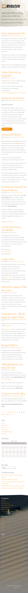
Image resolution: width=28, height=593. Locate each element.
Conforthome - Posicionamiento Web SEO (6, 544)
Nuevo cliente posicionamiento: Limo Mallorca (11, 559)
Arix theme (11, 587)
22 (7, 414)
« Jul (2, 460)
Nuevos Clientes (5, 509)
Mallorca (3, 427)
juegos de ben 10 (7, 329)
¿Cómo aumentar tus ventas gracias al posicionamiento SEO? (9, 576)
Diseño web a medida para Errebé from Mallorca (7, 546)
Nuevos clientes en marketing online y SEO (13, 561)
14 (12, 412)
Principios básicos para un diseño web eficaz (8, 569)
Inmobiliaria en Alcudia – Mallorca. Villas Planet (12, 488)
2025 (2, 519)
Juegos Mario (7, 259)
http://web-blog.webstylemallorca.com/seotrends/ (13, 92)
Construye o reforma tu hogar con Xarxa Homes (18, 544)
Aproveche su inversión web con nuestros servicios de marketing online (17, 540)
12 (8, 412)
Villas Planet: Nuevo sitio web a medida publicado (11, 573)
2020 (2, 529)
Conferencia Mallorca (6, 251)
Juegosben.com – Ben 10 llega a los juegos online (13, 315)
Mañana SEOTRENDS (11, 134)
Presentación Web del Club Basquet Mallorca (13, 188)
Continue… (6, 129)
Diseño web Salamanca (6, 379)
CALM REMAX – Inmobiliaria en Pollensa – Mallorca (13, 486)
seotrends (10, 80)
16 (17, 412)
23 (10, 414)
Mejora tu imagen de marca (13, 557)
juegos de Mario (8, 277)
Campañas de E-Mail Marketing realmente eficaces (18, 542)
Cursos (3, 423)
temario (20, 179)
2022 (2, 525)
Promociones (4, 429)
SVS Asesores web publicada (10, 571)
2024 (2, 521)
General (14, 35)
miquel (10, 35)
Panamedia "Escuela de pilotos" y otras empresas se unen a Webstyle (10, 565)
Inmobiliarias (4, 425)
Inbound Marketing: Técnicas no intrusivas (10, 552)
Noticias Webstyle (20, 35)
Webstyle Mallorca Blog (12, 12)
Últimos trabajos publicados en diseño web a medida (11, 578)
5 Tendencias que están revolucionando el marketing (12, 539)
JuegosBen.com (8, 325)
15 (15, 412)
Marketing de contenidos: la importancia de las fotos (15, 556)
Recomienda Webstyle (6, 431)
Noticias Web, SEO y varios (7, 505)
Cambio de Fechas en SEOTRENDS (11, 228)
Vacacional (3, 434)
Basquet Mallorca (9, 221)
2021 (2, 527)
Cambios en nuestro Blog (13, 393)
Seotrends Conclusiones (12, 98)
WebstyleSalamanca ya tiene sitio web (12, 366)
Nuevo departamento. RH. (13, 33)
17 (19, 412)
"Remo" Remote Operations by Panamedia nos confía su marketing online (10, 537)
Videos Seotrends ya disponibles (11, 74)
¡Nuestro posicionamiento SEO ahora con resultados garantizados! (16, 575)
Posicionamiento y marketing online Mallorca (12, 511)
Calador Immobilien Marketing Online (6, 542)
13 (10, 412)
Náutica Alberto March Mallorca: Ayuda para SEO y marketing (17, 563)
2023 (2, 523)
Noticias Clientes (20, 192)
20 (2, 414)
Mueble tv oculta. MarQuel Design (9, 479)
